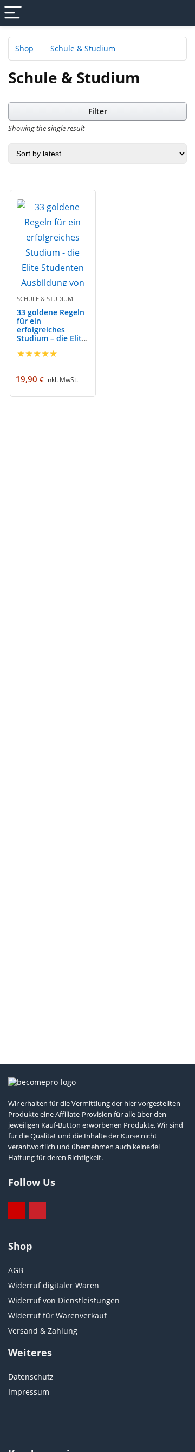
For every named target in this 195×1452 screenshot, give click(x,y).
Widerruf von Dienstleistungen (64, 1300)
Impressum (28, 1392)
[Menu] (13, 13)
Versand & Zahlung (42, 1331)
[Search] (178, 13)
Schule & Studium (45, 299)
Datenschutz (31, 1376)
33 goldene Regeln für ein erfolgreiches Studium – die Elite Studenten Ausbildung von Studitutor (51, 338)
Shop (24, 48)
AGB (15, 1270)
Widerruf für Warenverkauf (57, 1315)
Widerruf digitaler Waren (53, 1285)
